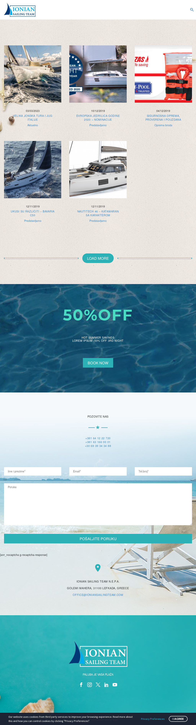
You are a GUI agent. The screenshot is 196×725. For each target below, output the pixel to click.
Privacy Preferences (153, 719)
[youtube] (115, 684)
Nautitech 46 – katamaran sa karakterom (98, 213)
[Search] (191, 10)
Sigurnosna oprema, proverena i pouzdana (163, 117)
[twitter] (98, 684)
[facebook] (81, 684)
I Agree (178, 719)
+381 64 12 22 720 (98, 438)
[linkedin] (106, 684)
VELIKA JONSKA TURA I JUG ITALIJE (32, 117)
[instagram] (89, 684)
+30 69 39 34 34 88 (98, 446)
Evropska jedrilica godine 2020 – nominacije (98, 117)
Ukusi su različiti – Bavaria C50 (33, 213)
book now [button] (98, 362)
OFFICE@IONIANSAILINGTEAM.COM (98, 595)
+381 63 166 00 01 (98, 442)
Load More (98, 258)
